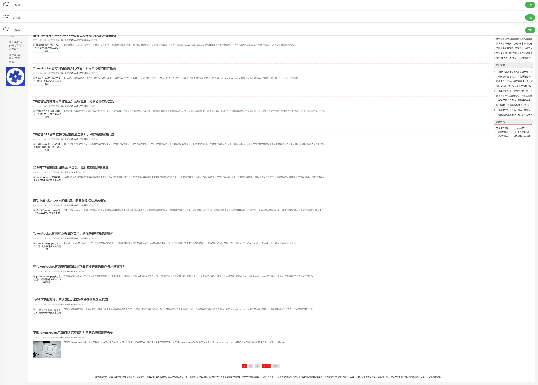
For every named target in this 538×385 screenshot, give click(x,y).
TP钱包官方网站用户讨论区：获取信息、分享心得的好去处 (73, 101)
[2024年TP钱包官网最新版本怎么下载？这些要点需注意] (47, 179)
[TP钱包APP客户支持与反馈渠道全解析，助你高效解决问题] (47, 147)
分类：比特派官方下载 (68, 172)
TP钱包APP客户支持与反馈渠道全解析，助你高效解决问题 (73, 134)
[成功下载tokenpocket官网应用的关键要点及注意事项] (47, 212)
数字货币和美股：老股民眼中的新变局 (514, 43)
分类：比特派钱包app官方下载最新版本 (75, 40)
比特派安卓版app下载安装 (14, 58)
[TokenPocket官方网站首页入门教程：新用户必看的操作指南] (47, 81)
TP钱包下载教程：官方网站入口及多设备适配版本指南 (70, 299)
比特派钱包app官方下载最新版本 (15, 45)
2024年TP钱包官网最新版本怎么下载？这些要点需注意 (70, 167)
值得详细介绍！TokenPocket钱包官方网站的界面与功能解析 (74, 35)
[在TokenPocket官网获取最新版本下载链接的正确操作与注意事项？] (47, 279)
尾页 (276, 366)
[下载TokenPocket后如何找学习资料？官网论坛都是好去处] (47, 350)
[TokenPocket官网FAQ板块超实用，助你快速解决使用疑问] (47, 246)
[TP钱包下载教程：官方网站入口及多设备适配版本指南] (47, 311)
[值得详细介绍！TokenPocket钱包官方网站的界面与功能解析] (47, 48)
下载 (530, 5)
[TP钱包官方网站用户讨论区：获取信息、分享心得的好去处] (47, 114)
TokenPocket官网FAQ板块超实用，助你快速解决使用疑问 (73, 233)
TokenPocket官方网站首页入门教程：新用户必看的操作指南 (74, 68)
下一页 (266, 366)
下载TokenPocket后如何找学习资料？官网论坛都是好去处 (73, 332)
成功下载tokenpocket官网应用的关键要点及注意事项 (69, 200)
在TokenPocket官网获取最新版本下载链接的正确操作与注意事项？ (79, 266)
